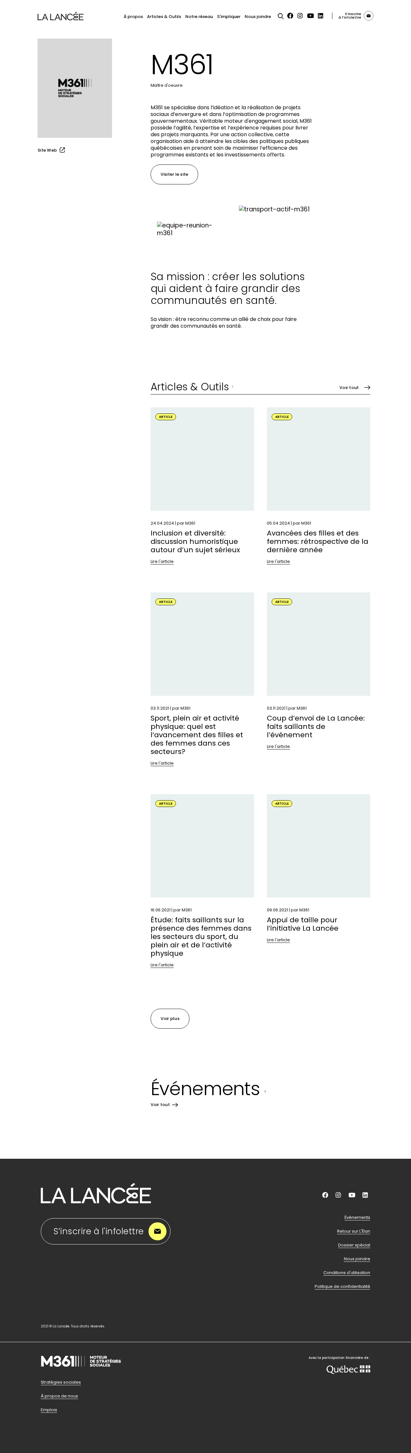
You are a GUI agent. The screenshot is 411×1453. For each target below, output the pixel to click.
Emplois (49, 1410)
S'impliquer (228, 16)
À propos (133, 16)
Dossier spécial (354, 1245)
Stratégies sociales (61, 1382)
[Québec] (348, 1370)
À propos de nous (59, 1396)
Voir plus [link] (170, 1018)
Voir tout (349, 388)
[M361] (81, 1375)
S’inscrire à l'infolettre (99, 1231)
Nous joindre (258, 16)
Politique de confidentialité (342, 1286)
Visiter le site (174, 174)
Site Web (47, 150)
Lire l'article (162, 561)
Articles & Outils (164, 16)
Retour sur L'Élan (353, 1231)
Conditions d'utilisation (346, 1273)
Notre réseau (199, 16)
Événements (357, 1217)
